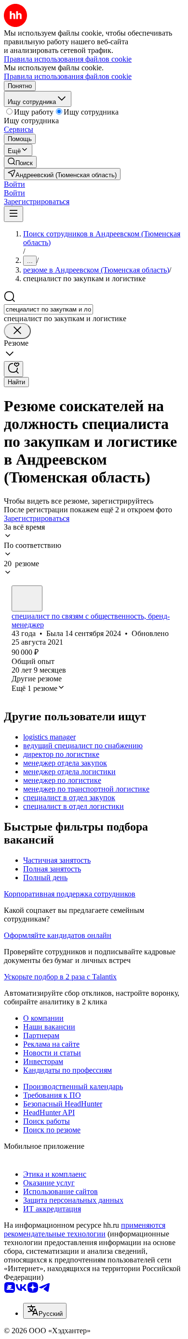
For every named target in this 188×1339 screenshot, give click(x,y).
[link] (20, 162)
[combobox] (48, 309)
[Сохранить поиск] (13, 369)
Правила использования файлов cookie (68, 76)
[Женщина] (27, 598)
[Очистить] (17, 331)
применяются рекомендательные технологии (84, 1229)
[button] (14, 184)
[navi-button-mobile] (13, 214)
